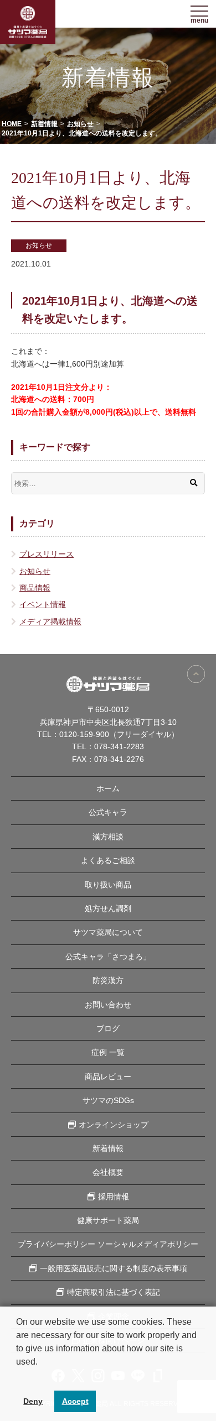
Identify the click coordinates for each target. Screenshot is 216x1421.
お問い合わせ (108, 1004)
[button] (17, 1375)
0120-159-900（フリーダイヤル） (119, 734)
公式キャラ (108, 812)
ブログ (108, 1028)
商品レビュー (108, 1076)
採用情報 (113, 1196)
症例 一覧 (108, 1052)
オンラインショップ (113, 1124)
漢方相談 (108, 836)
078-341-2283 (119, 746)
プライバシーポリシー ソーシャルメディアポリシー (108, 1244)
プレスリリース (46, 554)
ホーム (108, 788)
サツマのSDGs (108, 1100)
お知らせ (38, 245)
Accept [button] (75, 1401)
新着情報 (108, 1148)
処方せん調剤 (108, 908)
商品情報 (34, 587)
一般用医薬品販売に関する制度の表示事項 (113, 1268)
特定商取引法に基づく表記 (113, 1292)
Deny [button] (33, 1401)
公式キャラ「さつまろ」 (108, 956)
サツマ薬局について (108, 932)
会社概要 (108, 1172)
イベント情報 (42, 604)
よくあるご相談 (108, 860)
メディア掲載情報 (50, 621)
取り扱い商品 (108, 884)
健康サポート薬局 (108, 1220)
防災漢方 (108, 980)
